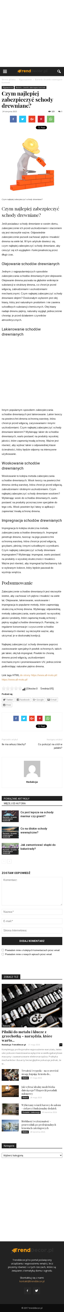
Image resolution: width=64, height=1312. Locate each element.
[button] (59, 71)
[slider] (12, 688)
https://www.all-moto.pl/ (14, 679)
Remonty (6, 1026)
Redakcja (32, 781)
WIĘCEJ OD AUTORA (15, 803)
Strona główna (9, 79)
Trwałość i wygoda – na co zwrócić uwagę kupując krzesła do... (40, 1072)
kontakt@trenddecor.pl (32, 1281)
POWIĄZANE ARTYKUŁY (17, 798)
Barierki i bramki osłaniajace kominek (30, 87)
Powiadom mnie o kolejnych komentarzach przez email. (32, 950)
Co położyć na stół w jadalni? (50, 746)
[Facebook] (27, 1290)
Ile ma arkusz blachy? (14, 744)
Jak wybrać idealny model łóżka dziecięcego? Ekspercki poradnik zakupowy (39, 1090)
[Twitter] (36, 1290)
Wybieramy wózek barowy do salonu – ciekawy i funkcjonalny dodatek (41, 1106)
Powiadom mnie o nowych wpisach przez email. (28, 954)
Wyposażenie (8, 87)
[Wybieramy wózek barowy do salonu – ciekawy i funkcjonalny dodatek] (10, 1109)
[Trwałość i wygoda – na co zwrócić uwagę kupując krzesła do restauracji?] (10, 1075)
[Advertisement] (32, 33)
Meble (25, 1078)
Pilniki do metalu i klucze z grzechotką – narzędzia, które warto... (27, 1035)
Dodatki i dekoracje (31, 1112)
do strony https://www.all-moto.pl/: (39, 675)
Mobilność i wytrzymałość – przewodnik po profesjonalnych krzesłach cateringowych (39, 1125)
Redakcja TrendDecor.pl (14, 1044)
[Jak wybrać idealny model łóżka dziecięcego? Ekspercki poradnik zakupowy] (10, 1091)
